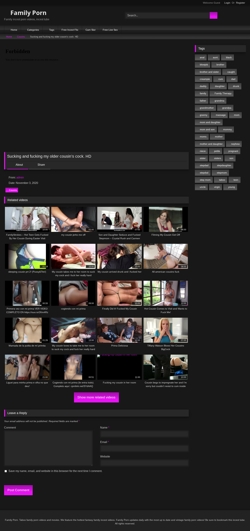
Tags (51, 29)
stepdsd (204, 172)
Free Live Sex (110, 29)
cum (220, 79)
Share (41, 164)
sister (203, 158)
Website (105, 456)
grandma (219, 100)
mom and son (207, 129)
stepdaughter (224, 165)
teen (236, 179)
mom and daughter (210, 122)
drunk (236, 86)
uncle (203, 187)
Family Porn (28, 13)
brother (220, 64)
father (203, 100)
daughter (220, 86)
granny (203, 115)
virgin (217, 187)
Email (104, 442)
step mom (205, 179)
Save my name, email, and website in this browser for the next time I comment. (55, 471)
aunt (215, 57)
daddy (203, 86)
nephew (235, 143)
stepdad (204, 165)
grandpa (226, 107)
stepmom (222, 172)
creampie (205, 79)
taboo (222, 179)
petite (217, 151)
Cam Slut (90, 29)
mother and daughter (211, 143)
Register (240, 2)
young (231, 187)
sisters (217, 158)
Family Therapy (223, 93)
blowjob (204, 64)
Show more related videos (96, 397)
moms (203, 136)
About (19, 164)
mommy (227, 129)
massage (221, 115)
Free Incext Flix (70, 29)
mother (219, 136)
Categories (33, 29)
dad (233, 79)
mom (236, 115)
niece (203, 151)
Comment (10, 427)
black (229, 57)
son (231, 158)
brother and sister (209, 71)
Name (104, 427)
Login (227, 2)
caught (231, 71)
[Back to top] (239, 521)
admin (20, 177)
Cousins (21, 36)
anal (202, 57)
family (203, 93)
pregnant (233, 151)
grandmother (207, 107)
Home (14, 29)
